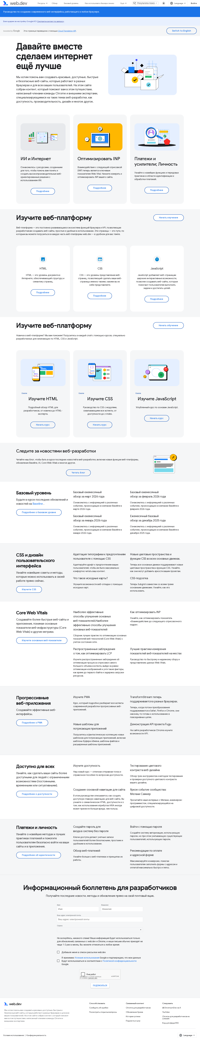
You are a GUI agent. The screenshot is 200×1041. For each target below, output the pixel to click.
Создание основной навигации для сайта (99, 789)
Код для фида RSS (170, 1023)
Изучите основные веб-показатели (42, 640)
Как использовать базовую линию (99, 3)
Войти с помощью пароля (146, 827)
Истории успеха (133, 1016)
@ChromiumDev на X (171, 1007)
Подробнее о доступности (37, 794)
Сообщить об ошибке (98, 1007)
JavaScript (157, 268)
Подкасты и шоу (133, 1021)
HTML (43, 268)
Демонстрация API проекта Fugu (150, 724)
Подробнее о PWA (32, 722)
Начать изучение (168, 217)
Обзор (54, 3)
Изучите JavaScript (157, 398)
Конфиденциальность (36, 1035)
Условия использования (13, 1035)
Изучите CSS (100, 398)
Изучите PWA (81, 697)
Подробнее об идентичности (38, 855)
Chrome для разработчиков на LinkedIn (176, 1017)
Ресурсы (41, 3)
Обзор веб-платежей (86, 850)
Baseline (38, 503)
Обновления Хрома (134, 1012)
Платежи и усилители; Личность (155, 161)
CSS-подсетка (139, 578)
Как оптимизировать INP (145, 612)
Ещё (122, 3)
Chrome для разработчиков (138, 1007)
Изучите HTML (43, 398)
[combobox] (145, 3)
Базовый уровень (71, 3)
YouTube (166, 1012)
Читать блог (78, 472)
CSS (100, 268)
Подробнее (42, 191)
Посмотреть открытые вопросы (103, 1012)
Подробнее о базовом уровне (39, 512)
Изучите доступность (86, 765)
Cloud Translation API (67, 31)
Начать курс (43, 424)
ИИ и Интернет (36, 158)
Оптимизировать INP (99, 158)
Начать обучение (168, 325)
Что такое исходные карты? (90, 578)
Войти (194, 3)
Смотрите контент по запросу (50, 21)
